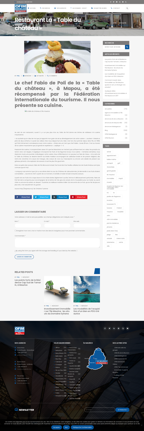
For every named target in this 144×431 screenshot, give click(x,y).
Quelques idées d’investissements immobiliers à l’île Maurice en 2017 (116, 93)
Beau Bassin (60, 353)
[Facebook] (110, 2)
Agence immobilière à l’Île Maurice (116, 114)
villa (108, 246)
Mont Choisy (60, 390)
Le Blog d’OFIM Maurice (118, 376)
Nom (17, 221)
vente (121, 242)
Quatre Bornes (74, 366)
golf (119, 163)
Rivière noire (74, 369)
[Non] (142, 425)
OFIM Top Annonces (121, 367)
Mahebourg (60, 384)
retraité (109, 238)
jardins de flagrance (113, 196)
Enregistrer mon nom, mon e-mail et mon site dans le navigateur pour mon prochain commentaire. (50, 231)
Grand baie (60, 379)
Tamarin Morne (74, 385)
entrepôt (110, 163)
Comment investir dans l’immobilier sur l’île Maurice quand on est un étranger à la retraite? (115, 83)
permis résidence (113, 223)
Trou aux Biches (74, 390)
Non (66, 427)
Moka (60, 387)
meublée (120, 212)
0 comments (53, 76)
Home (114, 23)
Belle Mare (60, 356)
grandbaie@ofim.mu (24, 355)
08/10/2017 (84, 306)
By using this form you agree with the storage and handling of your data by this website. (46, 251)
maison (119, 208)
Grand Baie (110, 167)
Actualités (122, 23)
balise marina (111, 159)
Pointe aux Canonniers (74, 349)
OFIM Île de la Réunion (121, 353)
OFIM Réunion (116, 138)
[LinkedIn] (119, 2)
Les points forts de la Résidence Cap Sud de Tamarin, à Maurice (28, 282)
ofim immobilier (112, 219)
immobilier (110, 178)
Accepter (56, 427)
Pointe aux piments (74, 354)
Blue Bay (60, 359)
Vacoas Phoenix (74, 398)
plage (109, 235)
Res (116, 235)
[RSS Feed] (125, 2)
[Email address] (122, 2)
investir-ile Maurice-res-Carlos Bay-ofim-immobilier (115, 187)
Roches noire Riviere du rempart (74, 374)
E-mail (47, 221)
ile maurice (111, 175)
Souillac (74, 382)
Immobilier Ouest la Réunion (120, 371)
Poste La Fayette (74, 362)
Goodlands (60, 376)
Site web (76, 221)
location (109, 200)
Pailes (60, 393)
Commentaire (20, 236)
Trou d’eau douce (74, 394)
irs (114, 193)
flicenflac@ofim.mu (23, 383)
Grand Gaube (60, 382)
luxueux (109, 208)
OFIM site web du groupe (119, 349)
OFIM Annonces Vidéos (119, 363)
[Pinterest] (118, 328)
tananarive (110, 242)
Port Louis (74, 358)
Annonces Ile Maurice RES (116, 123)
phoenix (109, 227)
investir (109, 182)
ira (108, 193)
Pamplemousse (60, 396)
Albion (60, 348)
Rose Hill (74, 379)
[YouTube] (116, 2)
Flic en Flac (60, 370)
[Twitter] (113, 2)
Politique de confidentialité (82, 427)
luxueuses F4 (111, 204)
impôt (121, 178)
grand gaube (111, 171)
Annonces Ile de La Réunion (116, 119)
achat (109, 152)
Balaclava (60, 350)
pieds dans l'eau (112, 231)
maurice (110, 212)
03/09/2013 (27, 76)
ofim (108, 216)
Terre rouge (74, 388)
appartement (111, 156)
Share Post (25, 197)
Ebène (60, 367)
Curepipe (60, 365)
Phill (18, 76)
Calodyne (60, 362)
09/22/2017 (26, 277)
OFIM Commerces (120, 359)
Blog (116, 130)
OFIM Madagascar (116, 134)
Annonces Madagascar (116, 126)
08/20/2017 (55, 306)
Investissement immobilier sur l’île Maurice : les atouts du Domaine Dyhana (57, 311)
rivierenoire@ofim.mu (24, 369)
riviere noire (121, 238)
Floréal (60, 373)
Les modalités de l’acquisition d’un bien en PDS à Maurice (86, 311)
